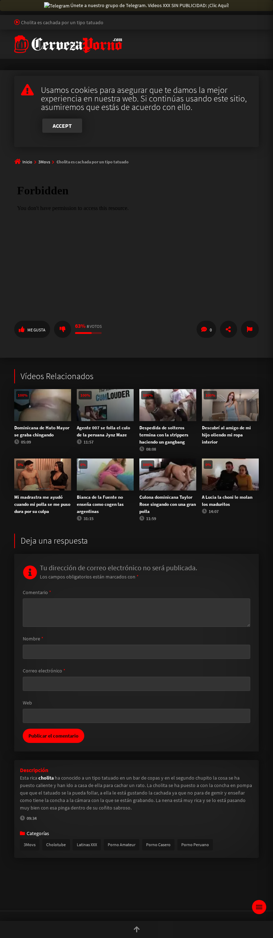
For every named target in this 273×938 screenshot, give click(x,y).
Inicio (27, 161)
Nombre (33, 638)
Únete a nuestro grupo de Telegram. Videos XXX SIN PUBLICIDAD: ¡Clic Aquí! (149, 5)
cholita (46, 778)
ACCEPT (62, 125)
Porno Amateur (121, 844)
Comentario (37, 592)
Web (27, 702)
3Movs (44, 161)
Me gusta (36, 329)
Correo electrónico (44, 670)
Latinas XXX (87, 844)
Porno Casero (158, 844)
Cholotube (56, 844)
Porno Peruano (195, 844)
